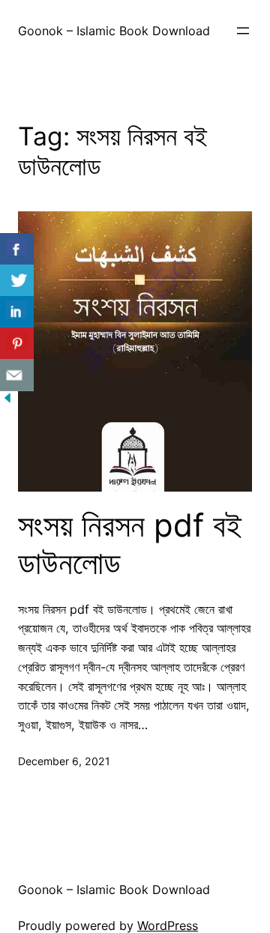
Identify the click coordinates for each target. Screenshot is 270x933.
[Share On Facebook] (17, 249)
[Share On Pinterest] (17, 343)
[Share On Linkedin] (17, 312)
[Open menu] (243, 31)
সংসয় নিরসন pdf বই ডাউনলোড (130, 544)
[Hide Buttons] (7, 400)
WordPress (167, 925)
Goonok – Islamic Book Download (114, 30)
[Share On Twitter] (17, 281)
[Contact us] (17, 375)
